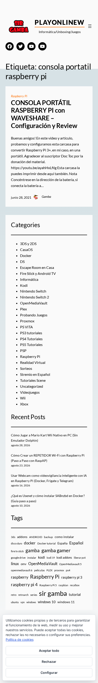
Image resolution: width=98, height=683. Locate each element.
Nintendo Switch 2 (34, 297)
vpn (23, 602)
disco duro (16, 543)
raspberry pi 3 (71, 577)
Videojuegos (30, 392)
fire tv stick (17, 551)
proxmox (59, 570)
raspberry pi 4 (24, 584)
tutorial (75, 594)
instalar (31, 557)
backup (48, 537)
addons (22, 537)
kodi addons (64, 557)
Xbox (24, 404)
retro (13, 594)
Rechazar (49, 661)
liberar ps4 (79, 557)
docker (30, 543)
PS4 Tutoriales (31, 339)
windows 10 (47, 602)
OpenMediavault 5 (70, 564)
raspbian (63, 585)
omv (23, 564)
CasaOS (26, 249)
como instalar (64, 537)
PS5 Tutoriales (31, 344)
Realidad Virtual (32, 362)
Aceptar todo (49, 650)
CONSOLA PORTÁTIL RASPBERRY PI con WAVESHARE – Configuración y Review (44, 114)
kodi (41, 557)
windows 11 (66, 602)
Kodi (24, 285)
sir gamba (53, 593)
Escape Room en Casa (37, 267)
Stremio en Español (35, 374)
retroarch (23, 594)
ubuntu (15, 602)
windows (31, 602)
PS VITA (26, 327)
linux (15, 563)
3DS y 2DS (28, 243)
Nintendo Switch (33, 291)
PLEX (49, 570)
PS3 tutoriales (31, 333)
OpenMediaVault (33, 303)
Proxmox (27, 321)
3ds (13, 537)
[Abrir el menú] (90, 26)
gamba (33, 550)
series (33, 595)
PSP (23, 350)
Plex (23, 309)
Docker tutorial (46, 543)
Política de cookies (20, 639)
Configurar (49, 673)
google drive (18, 557)
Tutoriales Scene (33, 380)
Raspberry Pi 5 (48, 585)
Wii (23, 398)
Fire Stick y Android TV (38, 273)
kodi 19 (51, 557)
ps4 (68, 570)
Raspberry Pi (19, 96)
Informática (29, 279)
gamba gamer (56, 550)
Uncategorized (31, 386)
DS (22, 261)
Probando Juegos (33, 315)
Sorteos (26, 368)
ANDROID (35, 537)
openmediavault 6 (21, 570)
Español (76, 542)
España (62, 543)
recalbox (75, 585)
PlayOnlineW (60, 22)
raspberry (19, 577)
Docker (25, 255)
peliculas (39, 570)
